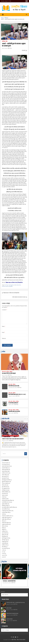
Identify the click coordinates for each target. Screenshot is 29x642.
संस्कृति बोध (4, 541)
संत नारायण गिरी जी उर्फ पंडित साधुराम (9, 373)
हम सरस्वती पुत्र (5, 548)
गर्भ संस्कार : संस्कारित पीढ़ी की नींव (9, 581)
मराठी (3, 514)
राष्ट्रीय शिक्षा (10, 48)
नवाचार (3, 497)
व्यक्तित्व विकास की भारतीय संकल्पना (12, 613)
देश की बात (4, 493)
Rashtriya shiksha (5, 286)
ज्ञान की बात (4, 487)
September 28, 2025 (12, 387)
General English (5, 463)
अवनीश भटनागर (5, 473)
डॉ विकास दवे (4, 490)
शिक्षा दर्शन (4, 535)
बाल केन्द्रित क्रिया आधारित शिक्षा (8, 507)
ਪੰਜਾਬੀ (3, 553)
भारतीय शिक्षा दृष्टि (5, 512)
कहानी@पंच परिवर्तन (6, 480)
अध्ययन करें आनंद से (6, 466)
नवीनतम (3, 41)
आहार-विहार (4, 475)
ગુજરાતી (3, 555)
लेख (6, 41)
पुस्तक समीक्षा (4, 504)
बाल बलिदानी (5, 509)
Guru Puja (6, 285)
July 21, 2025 (10, 413)
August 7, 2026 (9, 621)
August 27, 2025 (11, 396)
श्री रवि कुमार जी (5, 538)
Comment (4, 310)
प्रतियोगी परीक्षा (5, 505)
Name (3, 326)
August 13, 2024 (5, 441)
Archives (3, 592)
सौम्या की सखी (8, 608)
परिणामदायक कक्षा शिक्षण (7, 500)
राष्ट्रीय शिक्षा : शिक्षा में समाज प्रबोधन (18, 640)
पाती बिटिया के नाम (6, 502)
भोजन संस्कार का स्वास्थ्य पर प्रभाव (19, 297)
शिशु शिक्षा (4, 536)
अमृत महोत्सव (4, 471)
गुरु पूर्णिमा (10, 286)
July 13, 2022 (4, 48)
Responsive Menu (26, 1)
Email (3, 332)
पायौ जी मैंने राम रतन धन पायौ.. (14, 386)
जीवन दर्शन (4, 371)
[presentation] (25, 419)
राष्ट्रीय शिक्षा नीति (5, 419)
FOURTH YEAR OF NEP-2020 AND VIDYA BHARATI (13, 439)
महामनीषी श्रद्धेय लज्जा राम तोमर (14, 411)
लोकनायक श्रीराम (5, 523)
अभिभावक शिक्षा (5, 470)
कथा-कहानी (4, 476)
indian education (17, 285)
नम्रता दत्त (4, 495)
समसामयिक (4, 543)
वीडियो (3, 529)
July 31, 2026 (4, 375)
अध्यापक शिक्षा (5, 468)
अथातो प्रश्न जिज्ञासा (9, 619)
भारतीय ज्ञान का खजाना (6, 511)
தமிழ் (3, 557)
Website (4, 338)
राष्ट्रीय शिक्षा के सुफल (6, 517)
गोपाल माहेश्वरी (5, 483)
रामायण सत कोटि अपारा (7, 516)
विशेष (3, 528)
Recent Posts (5, 599)
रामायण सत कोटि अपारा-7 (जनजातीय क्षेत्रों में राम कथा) (15, 602)
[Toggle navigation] (3, 14)
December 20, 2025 (7, 583)
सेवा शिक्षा (4, 547)
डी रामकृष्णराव (5, 435)
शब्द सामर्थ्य (4, 533)
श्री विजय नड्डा (4, 540)
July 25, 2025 (10, 404)
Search (25, 453)
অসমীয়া (3, 550)
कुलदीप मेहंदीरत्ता (5, 482)
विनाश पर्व (4, 526)
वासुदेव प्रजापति (5, 524)
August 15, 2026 (9, 604)
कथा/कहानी (4, 478)
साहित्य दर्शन (4, 545)
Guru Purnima (11, 285)
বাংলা (3, 552)
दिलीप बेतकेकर (5, 492)
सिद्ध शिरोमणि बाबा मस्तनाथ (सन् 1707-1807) (17, 394)
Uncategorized (5, 464)
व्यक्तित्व (3, 352)
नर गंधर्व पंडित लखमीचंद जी (13, 403)
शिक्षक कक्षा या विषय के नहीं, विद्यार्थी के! (14, 282)
